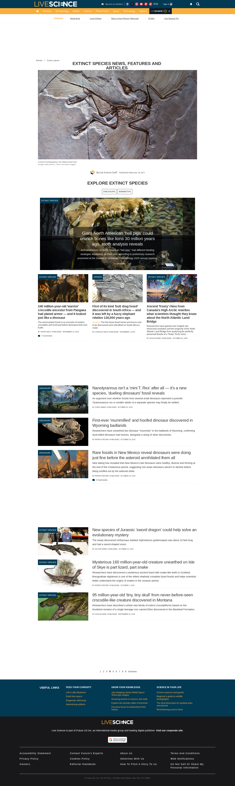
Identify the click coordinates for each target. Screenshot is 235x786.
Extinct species (53, 60)
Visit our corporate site (169, 730)
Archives (132, 672)
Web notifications (182, 758)
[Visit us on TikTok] (150, 4)
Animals (47, 11)
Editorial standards (83, 764)
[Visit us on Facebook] (127, 4)
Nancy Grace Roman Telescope (125, 18)
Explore (143, 11)
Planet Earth (102, 11)
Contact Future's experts (86, 753)
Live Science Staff (108, 172)
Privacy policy (29, 758)
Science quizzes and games (170, 692)
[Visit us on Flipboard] (146, 4)
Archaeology (62, 11)
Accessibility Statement (35, 753)
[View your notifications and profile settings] (191, 4)
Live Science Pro (171, 18)
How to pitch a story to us (138, 764)
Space (116, 11)
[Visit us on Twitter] (132, 4)
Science (88, 11)
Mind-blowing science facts (170, 709)
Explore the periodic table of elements (129, 703)
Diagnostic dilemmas (76, 700)
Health (76, 11)
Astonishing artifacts (75, 704)
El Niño (151, 18)
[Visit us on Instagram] (136, 4)
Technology (129, 11)
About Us (126, 753)
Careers (25, 764)
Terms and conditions (185, 753)
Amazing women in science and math (129, 699)
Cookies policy (80, 758)
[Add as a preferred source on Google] (117, 740)
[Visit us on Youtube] (141, 4)
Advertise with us (132, 758)
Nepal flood (75, 18)
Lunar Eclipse (95, 18)
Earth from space (74, 696)
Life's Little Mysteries (76, 692)
